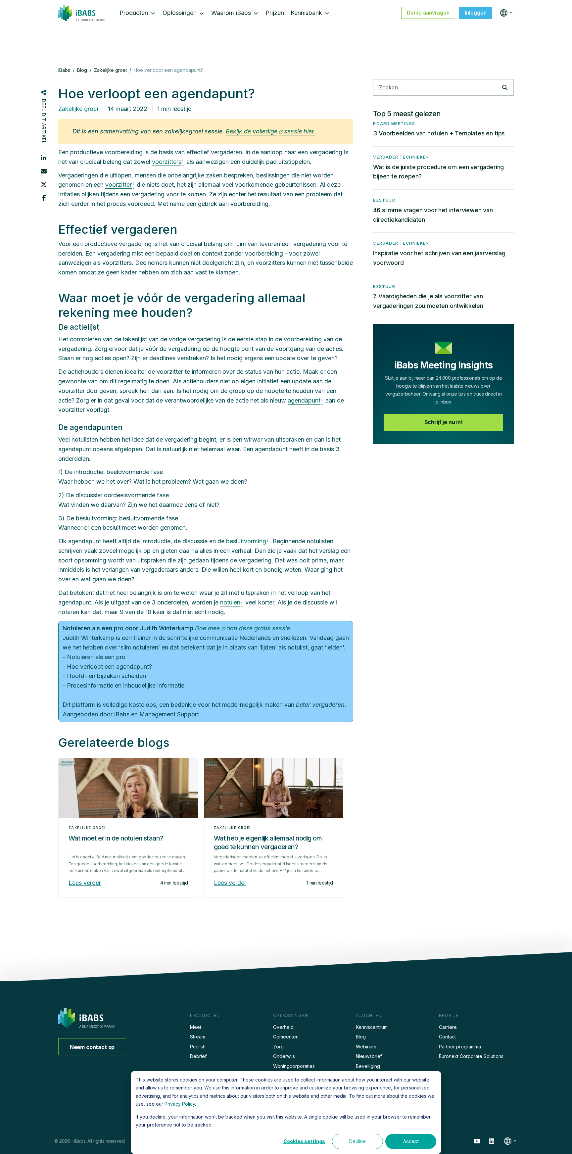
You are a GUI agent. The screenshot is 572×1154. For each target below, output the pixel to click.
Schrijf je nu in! (443, 422)
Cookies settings (304, 1141)
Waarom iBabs (231, 12)
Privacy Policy (180, 1104)
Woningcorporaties (294, 1066)
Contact (447, 1036)
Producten (133, 12)
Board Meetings (394, 123)
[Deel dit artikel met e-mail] (43, 171)
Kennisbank (306, 12)
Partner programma (460, 1046)
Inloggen (476, 12)
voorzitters (166, 161)
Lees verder (85, 882)
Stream (197, 1036)
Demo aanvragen (428, 12)
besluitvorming (246, 541)
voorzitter (118, 184)
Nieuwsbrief (369, 1056)
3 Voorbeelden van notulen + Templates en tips (439, 133)
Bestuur (384, 200)
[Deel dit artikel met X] (43, 184)
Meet (195, 1027)
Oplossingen (180, 12)
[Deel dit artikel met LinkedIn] (43, 158)
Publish (198, 1046)
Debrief (198, 1056)
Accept (411, 1141)
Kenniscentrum (372, 1027)
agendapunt (304, 400)
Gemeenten (286, 1036)
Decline (357, 1141)
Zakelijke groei (78, 108)
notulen (230, 602)
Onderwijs (284, 1056)
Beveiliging (368, 1066)
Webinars (366, 1046)
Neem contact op (92, 1047)
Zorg (278, 1046)
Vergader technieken (401, 157)
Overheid (283, 1027)
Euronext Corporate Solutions (471, 1056)
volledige (265, 131)
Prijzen (274, 12)
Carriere (448, 1027)
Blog (361, 1036)
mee (214, 628)
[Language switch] (505, 13)
